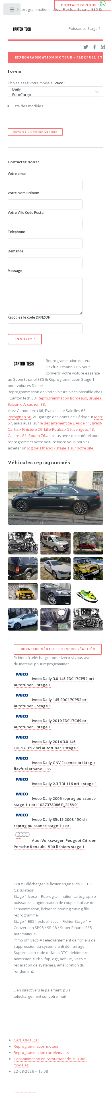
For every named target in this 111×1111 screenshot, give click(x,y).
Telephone (16, 231)
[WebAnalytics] (25, 1090)
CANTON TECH (26, 1040)
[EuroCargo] (52, 94)
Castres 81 (17, 435)
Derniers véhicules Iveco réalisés (57, 649)
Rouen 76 (36, 435)
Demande (15, 251)
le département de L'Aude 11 (65, 423)
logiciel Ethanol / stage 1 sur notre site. (60, 448)
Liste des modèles (27, 105)
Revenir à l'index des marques (35, 132)
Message (15, 270)
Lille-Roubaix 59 (58, 429)
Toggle (12, 10)
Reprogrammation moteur (36, 1046)
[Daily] (52, 89)
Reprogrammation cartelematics (41, 1052)
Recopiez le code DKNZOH (29, 317)
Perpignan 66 (19, 416)
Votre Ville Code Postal (26, 212)
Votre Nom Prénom (23, 193)
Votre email (17, 173)
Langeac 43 (83, 429)
